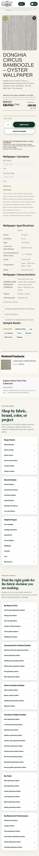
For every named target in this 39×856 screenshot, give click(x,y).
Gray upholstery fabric (12, 796)
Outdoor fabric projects (12, 626)
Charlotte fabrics (10, 495)
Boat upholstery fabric (12, 677)
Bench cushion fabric (11, 695)
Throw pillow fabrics (11, 631)
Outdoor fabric (9, 471)
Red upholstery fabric (11, 786)
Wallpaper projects (10, 637)
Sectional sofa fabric (11, 730)
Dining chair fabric (10, 615)
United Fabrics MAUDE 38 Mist (24, 361)
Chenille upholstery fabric (13, 847)
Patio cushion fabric (11, 690)
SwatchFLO (8, 535)
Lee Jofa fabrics (9, 511)
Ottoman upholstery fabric (13, 746)
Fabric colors (8, 455)
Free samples (8, 524)
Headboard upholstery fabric (14, 700)
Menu (22, 4)
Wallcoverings (8, 337)
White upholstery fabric (12, 807)
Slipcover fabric (9, 706)
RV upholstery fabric (11, 671)
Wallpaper (20, 337)
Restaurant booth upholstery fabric (16, 650)
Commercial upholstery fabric (14, 610)
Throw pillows (9, 540)
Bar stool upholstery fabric (13, 756)
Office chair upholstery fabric (14, 666)
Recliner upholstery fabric (13, 735)
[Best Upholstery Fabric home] (7, 4)
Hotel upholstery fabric (12, 655)
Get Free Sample (19, 131)
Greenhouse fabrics (11, 490)
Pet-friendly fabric (10, 621)
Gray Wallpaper (8, 333)
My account (8, 562)
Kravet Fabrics (8, 387)
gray (31, 329)
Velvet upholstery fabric (12, 842)
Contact (7, 551)
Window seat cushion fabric (14, 751)
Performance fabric (11, 460)
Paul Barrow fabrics (11, 506)
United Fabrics (9, 500)
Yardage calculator (10, 530)
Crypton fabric (9, 466)
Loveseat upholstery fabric (13, 724)
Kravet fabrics (9, 484)
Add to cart (24, 125)
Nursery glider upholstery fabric (15, 767)
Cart (5, 556)
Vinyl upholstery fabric (12, 831)
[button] (34, 18)
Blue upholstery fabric (11, 780)
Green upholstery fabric (12, 791)
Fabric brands (9, 450)
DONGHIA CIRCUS (20, 329)
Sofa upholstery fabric (12, 719)
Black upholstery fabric (12, 802)
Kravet (19, 333)
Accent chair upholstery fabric (14, 740)
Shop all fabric (9, 444)
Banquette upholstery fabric (14, 762)
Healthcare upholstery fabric (14, 661)
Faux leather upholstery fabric (14, 836)
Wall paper (28, 333)
